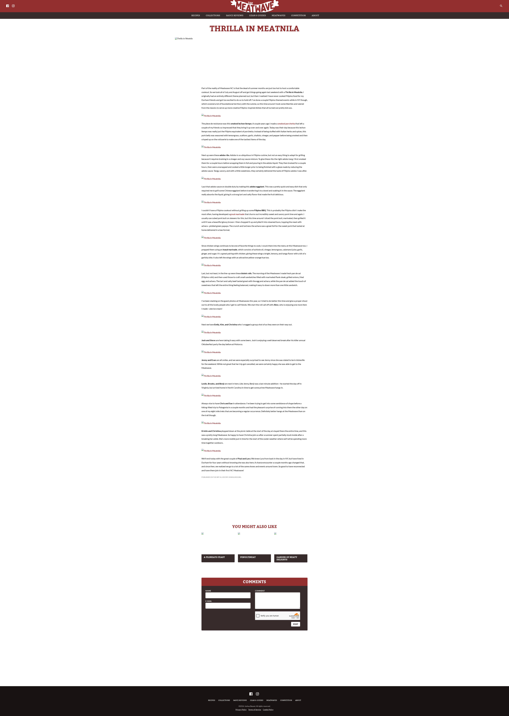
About (298, 700)
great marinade (237, 214)
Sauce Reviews (240, 700)
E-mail (208, 601)
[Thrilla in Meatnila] (211, 115)
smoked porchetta (286, 123)
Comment (260, 591)
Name (208, 591)
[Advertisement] (254, 62)
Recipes (211, 700)
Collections (224, 700)
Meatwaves (271, 700)
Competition (286, 700)
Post (295, 624)
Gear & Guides (256, 700)
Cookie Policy (268, 710)
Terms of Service (254, 710)
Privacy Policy (241, 710)
